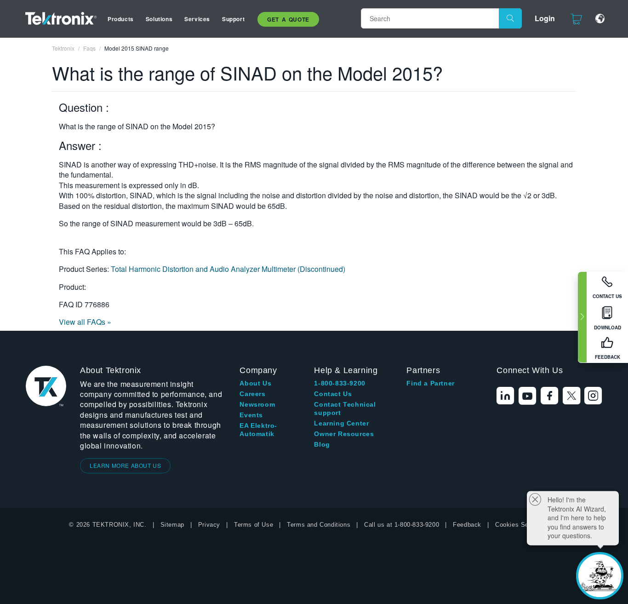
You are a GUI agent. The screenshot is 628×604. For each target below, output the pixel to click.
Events (251, 415)
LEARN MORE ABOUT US (125, 465)
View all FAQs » (85, 321)
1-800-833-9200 (339, 383)
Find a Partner (430, 383)
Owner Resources (344, 433)
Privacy (209, 524)
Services (197, 19)
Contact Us (333, 393)
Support (233, 19)
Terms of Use (253, 524)
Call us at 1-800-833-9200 (401, 524)
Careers (252, 393)
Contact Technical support (345, 408)
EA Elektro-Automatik (258, 429)
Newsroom (257, 404)
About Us (255, 383)
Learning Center (341, 423)
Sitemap (172, 524)
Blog (322, 444)
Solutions (159, 19)
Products (121, 19)
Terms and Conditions (318, 524)
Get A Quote (288, 19)
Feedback (467, 524)
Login (545, 18)
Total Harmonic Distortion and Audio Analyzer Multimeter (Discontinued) (228, 269)
